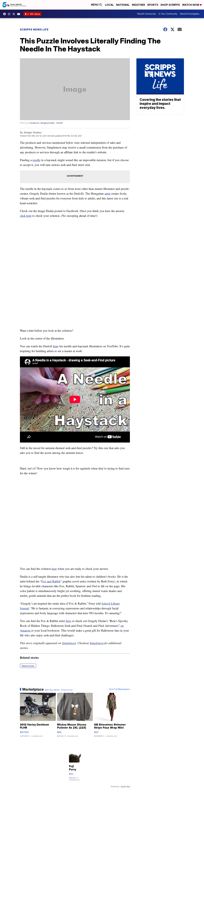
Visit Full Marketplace (119, 689)
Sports (152, 4)
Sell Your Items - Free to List (59, 690)
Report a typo (28, 666)
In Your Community (168, 13)
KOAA (5, 14)
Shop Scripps (170, 4)
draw (56, 346)
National (123, 4)
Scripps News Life (34, 29)
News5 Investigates (189, 13)
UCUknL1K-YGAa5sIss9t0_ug (19, 14)
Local (109, 4)
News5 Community (146, 13)
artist (107, 193)
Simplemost (69, 643)
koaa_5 (10, 14)
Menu (95, 4)
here (54, 569)
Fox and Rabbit (50, 581)
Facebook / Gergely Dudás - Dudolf (46, 123)
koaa (14, 14)
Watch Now (191, 4)
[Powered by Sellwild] (125, 787)
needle (36, 160)
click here (26, 216)
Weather (138, 4)
